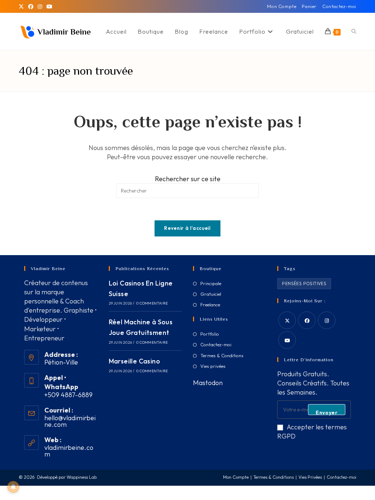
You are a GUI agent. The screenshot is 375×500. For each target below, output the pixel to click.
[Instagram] (40, 6)
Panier (309, 6)
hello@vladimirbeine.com (70, 421)
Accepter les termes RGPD (312, 431)
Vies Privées (310, 477)
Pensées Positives (304, 283)
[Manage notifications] (13, 487)
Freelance (210, 304)
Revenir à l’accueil (187, 228)
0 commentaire (152, 303)
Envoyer (327, 412)
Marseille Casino (134, 361)
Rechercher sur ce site (187, 179)
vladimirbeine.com (68, 450)
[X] (22, 6)
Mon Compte (281, 6)
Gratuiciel (210, 294)
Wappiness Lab (82, 477)
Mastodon (208, 382)
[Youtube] (287, 340)
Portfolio (209, 334)
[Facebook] (31, 6)
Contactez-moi (339, 6)
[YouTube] (49, 6)
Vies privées (213, 366)
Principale (210, 283)
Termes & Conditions (222, 355)
